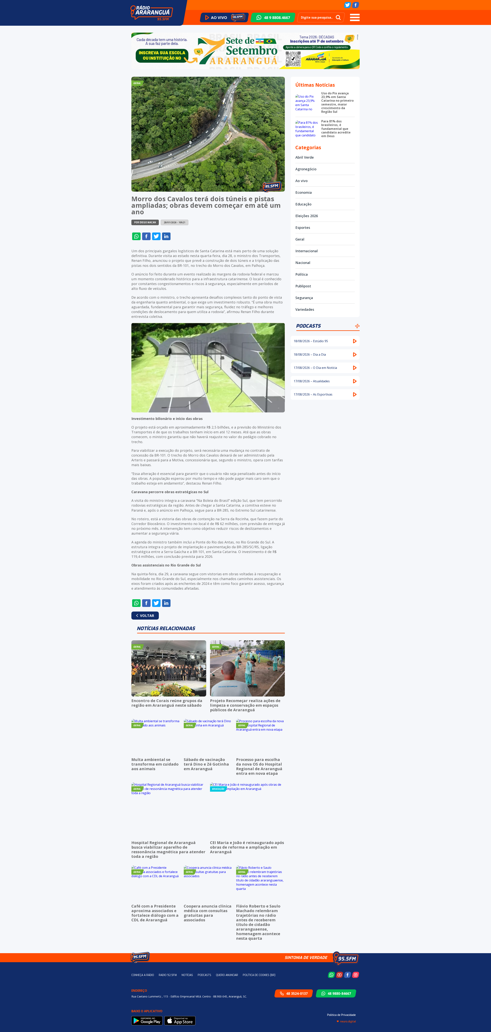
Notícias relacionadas (166, 628)
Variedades (304, 309)
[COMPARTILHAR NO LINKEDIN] (166, 236)
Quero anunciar (227, 975)
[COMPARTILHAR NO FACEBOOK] (146, 236)
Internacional (306, 251)
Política (301, 274)
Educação (303, 204)
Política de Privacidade (341, 1015)
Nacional (302, 262)
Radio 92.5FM (168, 975)
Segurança (304, 297)
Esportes (302, 227)
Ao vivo (301, 180)
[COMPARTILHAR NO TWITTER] (156, 236)
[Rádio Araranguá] (151, 12)
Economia (303, 192)
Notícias (187, 975)
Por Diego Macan (145, 222)
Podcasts (308, 326)
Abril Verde (304, 157)
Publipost (303, 286)
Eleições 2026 (306, 215)
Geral (299, 239)
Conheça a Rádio (142, 975)
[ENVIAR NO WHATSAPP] (136, 236)
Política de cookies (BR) (259, 975)
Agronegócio (305, 169)
